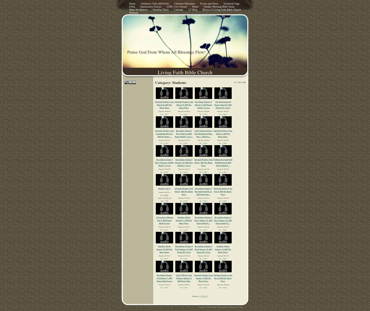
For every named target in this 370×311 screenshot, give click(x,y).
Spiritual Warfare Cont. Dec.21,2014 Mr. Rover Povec (223, 278)
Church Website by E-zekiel (234, 307)
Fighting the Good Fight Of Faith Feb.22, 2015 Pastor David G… (223, 162)
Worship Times (161, 9)
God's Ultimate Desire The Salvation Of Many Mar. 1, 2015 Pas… (203, 133)
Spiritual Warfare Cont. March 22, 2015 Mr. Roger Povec (164, 105)
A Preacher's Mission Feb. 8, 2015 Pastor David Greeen (164, 220)
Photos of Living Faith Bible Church (221, 9)
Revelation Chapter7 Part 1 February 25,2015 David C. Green (164, 162)
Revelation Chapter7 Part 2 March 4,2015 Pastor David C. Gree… (184, 133)
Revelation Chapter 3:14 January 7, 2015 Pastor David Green (164, 278)
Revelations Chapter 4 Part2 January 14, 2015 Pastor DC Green (203, 249)
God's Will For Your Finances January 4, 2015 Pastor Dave (184, 278)
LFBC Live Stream (177, 6)
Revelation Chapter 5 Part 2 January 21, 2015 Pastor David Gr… (223, 220)
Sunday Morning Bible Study (219, 6)
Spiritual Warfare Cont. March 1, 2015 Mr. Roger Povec (223, 133)
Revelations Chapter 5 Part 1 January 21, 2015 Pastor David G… (203, 220)
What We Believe (138, 9)
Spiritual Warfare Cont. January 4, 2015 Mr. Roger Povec (203, 278)
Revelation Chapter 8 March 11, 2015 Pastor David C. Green (203, 105)
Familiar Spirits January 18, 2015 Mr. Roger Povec (164, 249)
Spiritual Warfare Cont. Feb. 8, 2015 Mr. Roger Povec (223, 191)
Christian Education (184, 3)
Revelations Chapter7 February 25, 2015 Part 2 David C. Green (184, 162)
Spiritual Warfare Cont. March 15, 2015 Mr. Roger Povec (184, 105)
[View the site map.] (130, 83)
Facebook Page (231, 3)
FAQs (132, 6)
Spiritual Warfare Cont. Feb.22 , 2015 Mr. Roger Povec (203, 162)
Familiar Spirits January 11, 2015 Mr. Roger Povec (223, 249)
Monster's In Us (164, 188)
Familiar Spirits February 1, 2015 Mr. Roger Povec (184, 220)
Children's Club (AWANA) (155, 3)
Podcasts (133, 12)
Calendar (178, 9)
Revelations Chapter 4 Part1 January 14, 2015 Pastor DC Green (184, 249)
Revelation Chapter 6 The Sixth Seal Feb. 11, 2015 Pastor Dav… (203, 191)
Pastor (195, 6)
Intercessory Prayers (151, 6)
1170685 (165, 114)
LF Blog (192, 9)
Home (132, 3)
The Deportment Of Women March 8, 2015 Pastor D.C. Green (223, 105)
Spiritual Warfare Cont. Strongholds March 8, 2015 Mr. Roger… (164, 133)
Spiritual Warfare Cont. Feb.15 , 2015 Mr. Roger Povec (184, 191)
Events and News (209, 3)
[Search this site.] (126, 83)
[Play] (164, 89)
